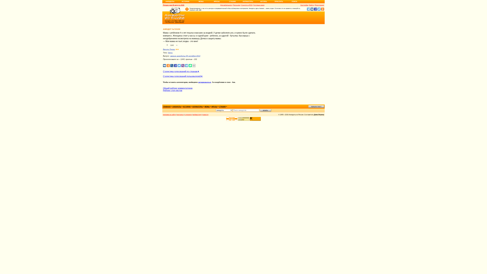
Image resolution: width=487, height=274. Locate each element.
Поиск (294, 1)
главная (167, 107)
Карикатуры (248, 1)
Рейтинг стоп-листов (172, 90)
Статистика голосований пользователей (182, 76)
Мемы (201, 1)
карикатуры (197, 107)
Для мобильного (226, 5)
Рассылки (236, 5)
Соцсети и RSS (246, 5)
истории (187, 107)
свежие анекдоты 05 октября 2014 (185, 56)
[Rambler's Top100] (231, 119)
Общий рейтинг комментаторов (178, 88)
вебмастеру (197, 115)
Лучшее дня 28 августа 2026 (173, 5)
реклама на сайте (169, 115)
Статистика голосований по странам (180, 71)
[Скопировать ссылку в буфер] (194, 65)
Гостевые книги (258, 5)
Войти (311, 5)
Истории (185, 1)
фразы (214, 107)
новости (205, 115)
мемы (207, 107)
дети (170, 53)
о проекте (188, 115)
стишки (222, 107)
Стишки (232, 1)
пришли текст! (316, 106)
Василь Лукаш (169, 49)
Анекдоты (170, 1)
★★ (177, 49)
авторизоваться (204, 82)
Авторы (263, 1)
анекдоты (176, 107)
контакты (180, 115)
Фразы (217, 1)
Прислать (279, 1)
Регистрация (319, 5)
